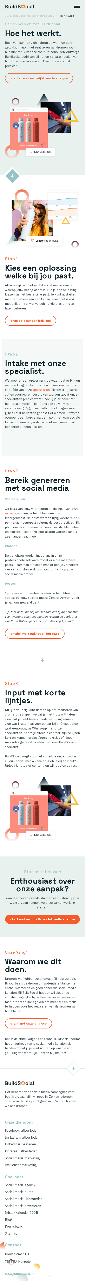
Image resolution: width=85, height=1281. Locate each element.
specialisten (41, 390)
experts (10, 513)
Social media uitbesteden (23, 1199)
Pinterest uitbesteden (21, 1151)
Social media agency (20, 1185)
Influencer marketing (21, 1165)
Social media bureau (20, 1192)
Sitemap (11, 1233)
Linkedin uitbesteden (20, 1144)
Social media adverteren (23, 1206)
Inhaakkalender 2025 (21, 1213)
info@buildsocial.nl (20, 1274)
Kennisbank (13, 1226)
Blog (8, 1220)
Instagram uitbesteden (22, 1137)
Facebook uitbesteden (21, 1130)
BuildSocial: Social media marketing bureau (29, 15)
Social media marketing (22, 1158)
